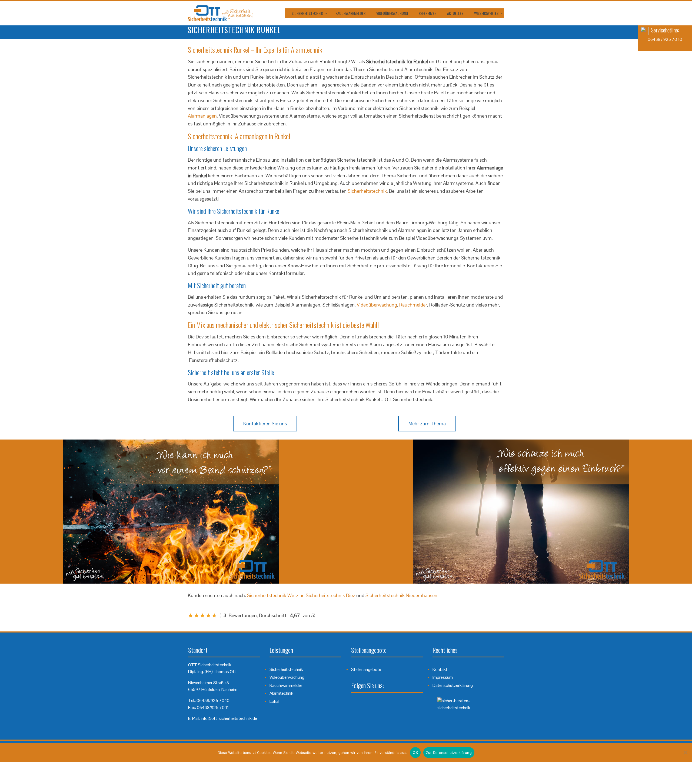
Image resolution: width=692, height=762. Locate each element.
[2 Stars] (196, 615)
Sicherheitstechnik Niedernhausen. (401, 595)
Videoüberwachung (392, 13)
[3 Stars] (202, 615)
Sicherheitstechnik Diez (330, 595)
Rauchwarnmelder (350, 13)
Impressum (442, 677)
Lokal (274, 701)
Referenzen (427, 13)
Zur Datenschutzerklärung (449, 752)
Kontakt (439, 669)
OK (415, 752)
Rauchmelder (413, 305)
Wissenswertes (486, 13)
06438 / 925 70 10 (665, 39)
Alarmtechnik (281, 693)
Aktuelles (455, 13)
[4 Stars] (208, 615)
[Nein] (685, 752)
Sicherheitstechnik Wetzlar (275, 595)
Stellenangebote (366, 669)
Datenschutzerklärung (452, 685)
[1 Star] (190, 615)
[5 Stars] (214, 615)
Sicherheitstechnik (307, 13)
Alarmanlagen (202, 116)
